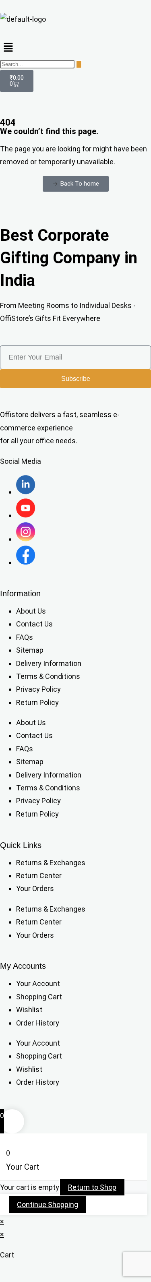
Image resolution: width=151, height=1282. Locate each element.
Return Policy (37, 702)
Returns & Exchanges (50, 862)
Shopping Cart (39, 997)
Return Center (39, 875)
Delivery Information (48, 663)
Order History (37, 1023)
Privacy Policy (38, 689)
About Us (31, 611)
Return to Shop (92, 1187)
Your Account (38, 983)
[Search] (79, 64)
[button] (75, 48)
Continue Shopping (47, 1204)
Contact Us (34, 624)
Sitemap (29, 650)
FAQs (24, 637)
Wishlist (29, 1009)
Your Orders (35, 888)
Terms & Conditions (48, 676)
